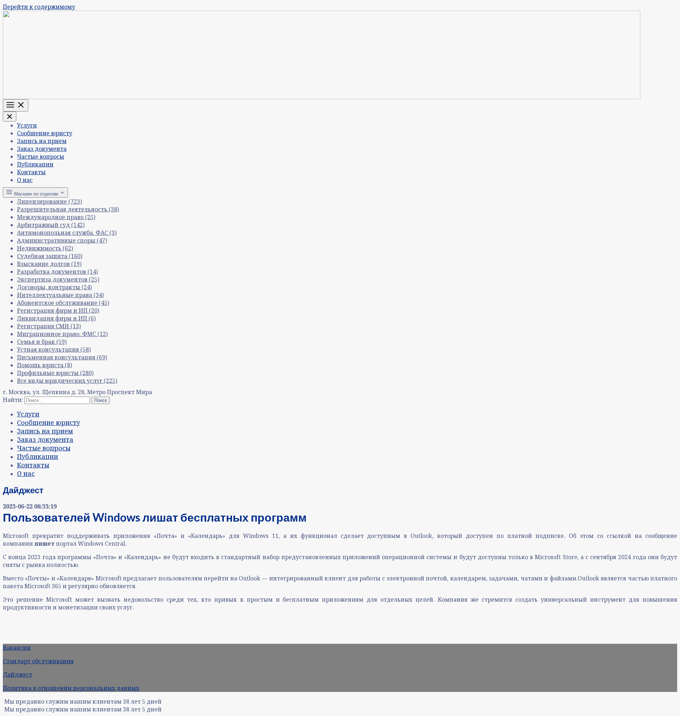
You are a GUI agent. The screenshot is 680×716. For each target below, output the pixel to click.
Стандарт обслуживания (38, 661)
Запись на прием (42, 141)
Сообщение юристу (44, 133)
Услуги (27, 125)
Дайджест (17, 674)
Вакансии (17, 648)
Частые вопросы (40, 156)
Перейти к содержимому (39, 7)
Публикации (35, 164)
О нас (25, 180)
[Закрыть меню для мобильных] (9, 116)
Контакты (31, 172)
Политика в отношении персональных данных (71, 688)
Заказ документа (42, 149)
